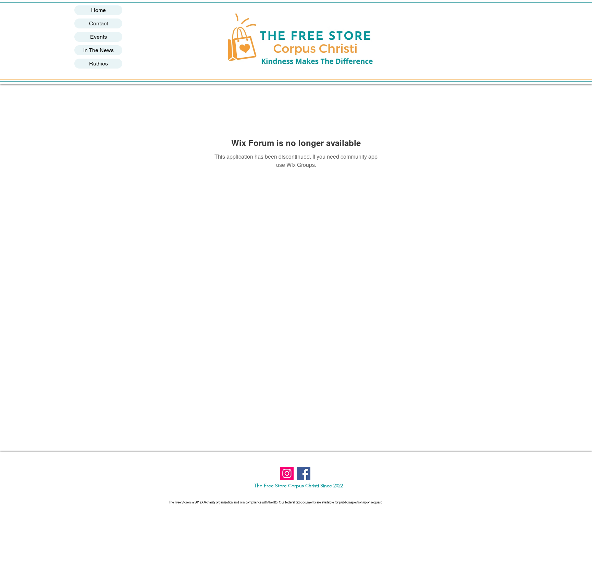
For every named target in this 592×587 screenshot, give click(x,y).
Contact (98, 23)
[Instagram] (287, 473)
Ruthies (98, 63)
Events (98, 37)
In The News (98, 50)
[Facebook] (303, 473)
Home (98, 10)
